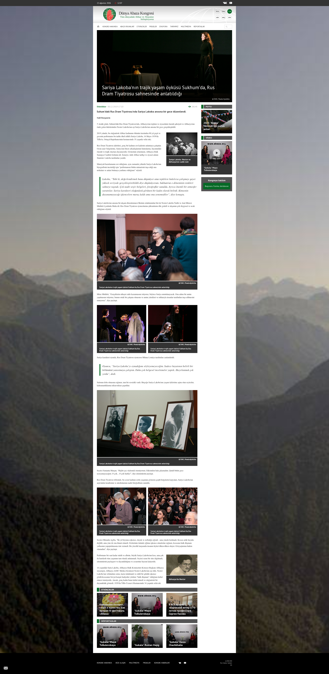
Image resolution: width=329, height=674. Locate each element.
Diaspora (163, 26)
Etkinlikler (142, 26)
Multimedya (186, 26)
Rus (217, 11)
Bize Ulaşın (120, 663)
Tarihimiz (174, 26)
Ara (229, 17)
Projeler (153, 26)
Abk (217, 17)
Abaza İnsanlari (127, 26)
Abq (223, 17)
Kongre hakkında (110, 26)
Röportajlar (199, 26)
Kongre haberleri (162, 663)
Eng (223, 11)
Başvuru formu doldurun (217, 186)
